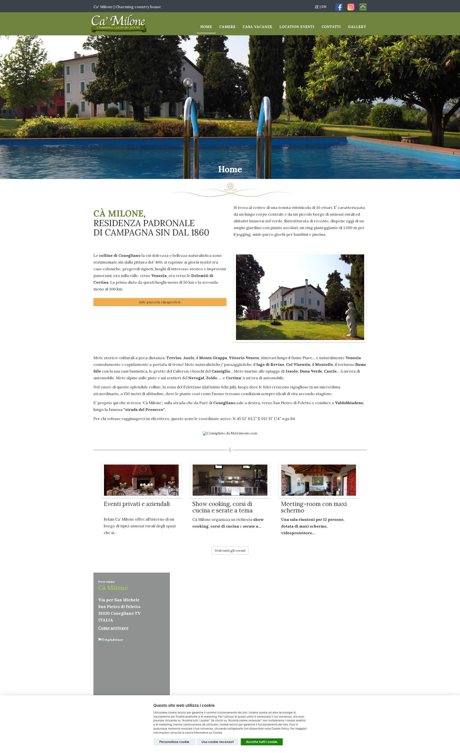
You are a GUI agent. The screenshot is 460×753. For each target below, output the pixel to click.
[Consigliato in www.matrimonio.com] (230, 433)
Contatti (331, 26)
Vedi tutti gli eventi (230, 550)
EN (324, 6)
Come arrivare (113, 628)
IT (317, 6)
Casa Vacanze (257, 26)
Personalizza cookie (174, 742)
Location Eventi (296, 26)
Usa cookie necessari (217, 742)
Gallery (357, 26)
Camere (227, 26)
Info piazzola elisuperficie (160, 302)
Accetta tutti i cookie (261, 742)
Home (206, 26)
